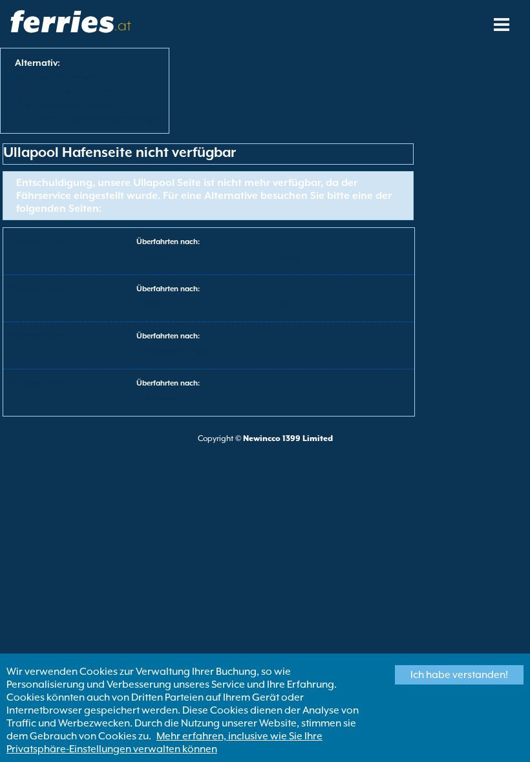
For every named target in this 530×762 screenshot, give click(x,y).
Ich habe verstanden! (459, 675)
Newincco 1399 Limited (288, 438)
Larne (284, 304)
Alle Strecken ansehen (62, 77)
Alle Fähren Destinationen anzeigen (90, 118)
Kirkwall (156, 257)
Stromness (160, 399)
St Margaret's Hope (175, 351)
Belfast (154, 304)
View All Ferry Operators (66, 91)
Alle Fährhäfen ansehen (65, 104)
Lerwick (288, 257)
